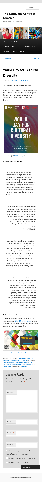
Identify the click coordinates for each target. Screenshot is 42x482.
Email (10, 433)
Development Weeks (10, 51)
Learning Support (9, 46)
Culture (21, 358)
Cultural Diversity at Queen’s (27, 46)
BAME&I (6, 362)
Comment (11, 392)
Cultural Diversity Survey (23, 321)
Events (27, 42)
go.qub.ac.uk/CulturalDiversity (17, 353)
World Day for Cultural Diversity (22, 364)
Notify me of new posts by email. (18, 462)
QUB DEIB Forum (16, 42)
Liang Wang (24, 80)
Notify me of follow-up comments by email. (21, 458)
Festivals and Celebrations (19, 360)
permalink (24, 366)
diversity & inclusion (16, 362)
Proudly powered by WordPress (21, 477)
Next (36, 58)
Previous (7, 58)
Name (10, 421)
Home (6, 42)
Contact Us (23, 51)
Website (10, 444)
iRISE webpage (19, 156)
